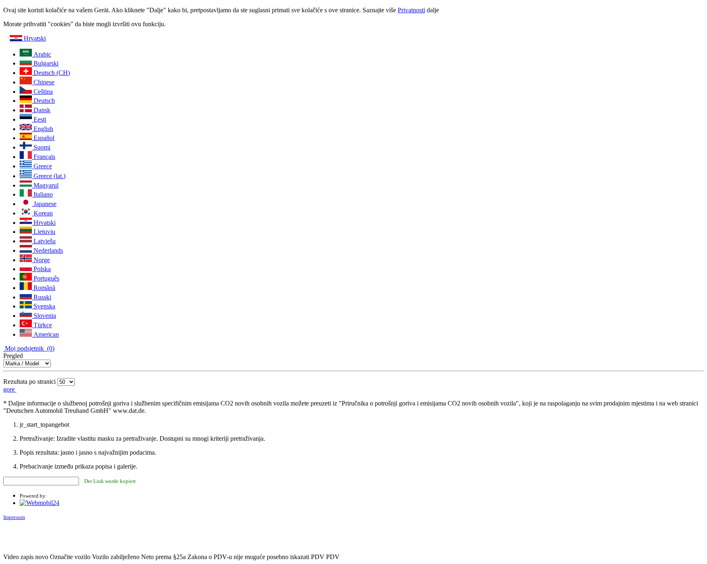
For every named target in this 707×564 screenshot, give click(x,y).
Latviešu (44, 241)
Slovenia (44, 315)
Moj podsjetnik (28, 348)
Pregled (13, 355)
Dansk (41, 109)
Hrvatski (34, 38)
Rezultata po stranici (29, 381)
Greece (42, 166)
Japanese (44, 203)
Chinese (43, 82)
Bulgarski (45, 63)
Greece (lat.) (48, 175)
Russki (41, 297)
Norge (41, 259)
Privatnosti (411, 10)
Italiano (42, 194)
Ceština (42, 91)
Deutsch (43, 100)
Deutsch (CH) (51, 72)
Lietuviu (43, 231)
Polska (41, 268)
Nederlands (47, 250)
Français (43, 156)
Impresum (14, 517)
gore (9, 389)
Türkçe (42, 325)
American (45, 334)
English (42, 128)
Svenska (43, 306)
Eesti (39, 119)
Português (45, 278)
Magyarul (45, 185)
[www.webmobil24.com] (39, 502)
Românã (43, 287)
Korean (42, 213)
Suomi (41, 147)
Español (43, 137)
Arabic (41, 54)
